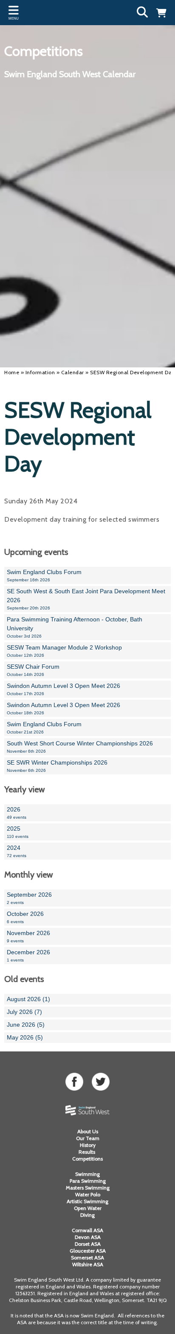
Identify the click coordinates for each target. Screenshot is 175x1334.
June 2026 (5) (26, 1024)
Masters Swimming (88, 1187)
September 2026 (29, 898)
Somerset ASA (87, 1257)
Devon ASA (88, 1237)
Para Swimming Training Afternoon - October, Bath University (74, 627)
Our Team (87, 1138)
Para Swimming (88, 1181)
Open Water (88, 1208)
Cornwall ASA (87, 1230)
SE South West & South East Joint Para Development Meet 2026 (86, 599)
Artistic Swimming (87, 1201)
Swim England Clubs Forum (44, 575)
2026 (16, 813)
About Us (87, 1131)
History (88, 1145)
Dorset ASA (88, 1244)
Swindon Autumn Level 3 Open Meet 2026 (63, 689)
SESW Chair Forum (33, 670)
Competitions (87, 1158)
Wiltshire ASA (87, 1264)
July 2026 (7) (24, 1011)
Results (87, 1152)
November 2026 (28, 936)
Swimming (87, 1174)
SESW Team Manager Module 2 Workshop (64, 651)
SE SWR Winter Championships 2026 (57, 766)
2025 (17, 832)
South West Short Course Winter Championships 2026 (80, 747)
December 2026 (28, 955)
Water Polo (87, 1194)
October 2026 (25, 917)
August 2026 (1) (28, 999)
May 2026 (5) (25, 1037)
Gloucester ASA (88, 1250)
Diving (87, 1215)
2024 (16, 851)
